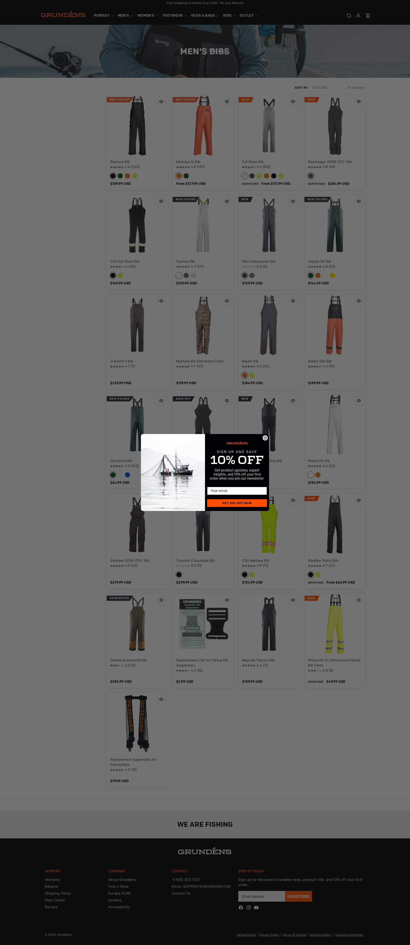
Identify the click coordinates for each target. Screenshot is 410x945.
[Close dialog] (265, 438)
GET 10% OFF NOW (237, 503)
